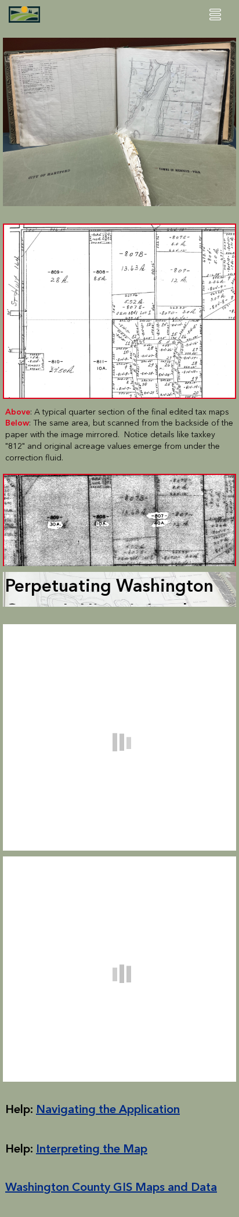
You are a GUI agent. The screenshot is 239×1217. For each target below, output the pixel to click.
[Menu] (215, 14)
